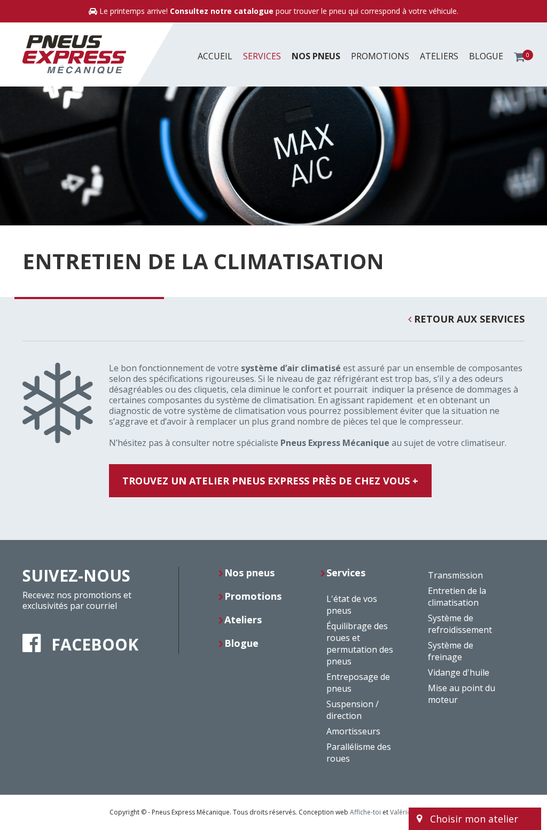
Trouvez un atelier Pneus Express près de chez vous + (270, 480)
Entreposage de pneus (358, 682)
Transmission (455, 575)
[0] (519, 56)
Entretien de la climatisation (457, 596)
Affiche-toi (365, 812)
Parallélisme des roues (358, 752)
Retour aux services (468, 319)
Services (262, 56)
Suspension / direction (352, 710)
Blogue (486, 56)
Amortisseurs (353, 731)
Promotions (380, 56)
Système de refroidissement (460, 624)
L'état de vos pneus (351, 604)
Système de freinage (450, 651)
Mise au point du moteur (461, 694)
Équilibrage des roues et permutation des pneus (359, 643)
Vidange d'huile (458, 672)
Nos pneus (316, 56)
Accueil (215, 56)
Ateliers (439, 56)
